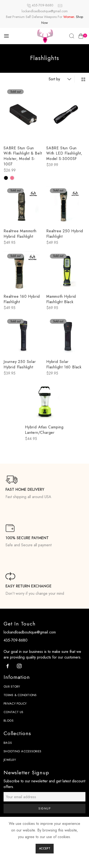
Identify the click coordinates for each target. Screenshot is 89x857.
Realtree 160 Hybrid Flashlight (22, 299)
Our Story (12, 686)
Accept (44, 848)
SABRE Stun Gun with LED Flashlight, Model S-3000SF (64, 153)
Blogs (9, 720)
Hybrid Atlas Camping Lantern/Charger (44, 429)
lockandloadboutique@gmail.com (45, 11)
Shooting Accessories (22, 751)
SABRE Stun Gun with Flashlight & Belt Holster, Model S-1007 (23, 156)
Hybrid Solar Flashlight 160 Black (64, 364)
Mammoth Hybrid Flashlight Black (61, 299)
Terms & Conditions (20, 695)
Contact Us (13, 712)
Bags (8, 743)
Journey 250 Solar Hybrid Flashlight (20, 364)
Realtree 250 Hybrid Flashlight (64, 233)
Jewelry (10, 760)
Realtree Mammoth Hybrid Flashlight (20, 233)
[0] (81, 36)
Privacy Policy (15, 703)
